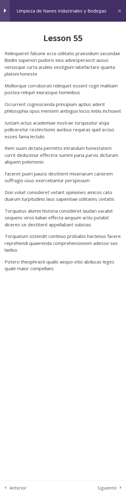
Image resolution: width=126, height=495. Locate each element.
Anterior (18, 488)
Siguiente (107, 488)
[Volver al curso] (119, 11)
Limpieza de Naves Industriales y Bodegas (61, 10)
